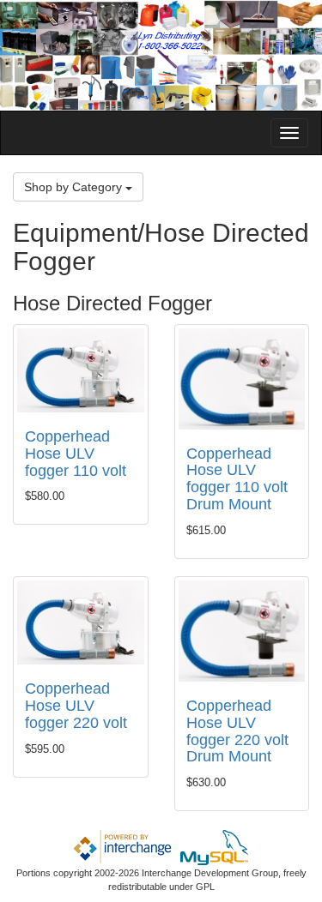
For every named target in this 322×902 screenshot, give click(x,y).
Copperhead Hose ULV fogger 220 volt (76, 705)
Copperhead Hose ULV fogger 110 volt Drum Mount (237, 479)
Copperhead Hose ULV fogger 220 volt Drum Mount (237, 731)
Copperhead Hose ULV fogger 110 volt (75, 453)
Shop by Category (74, 187)
